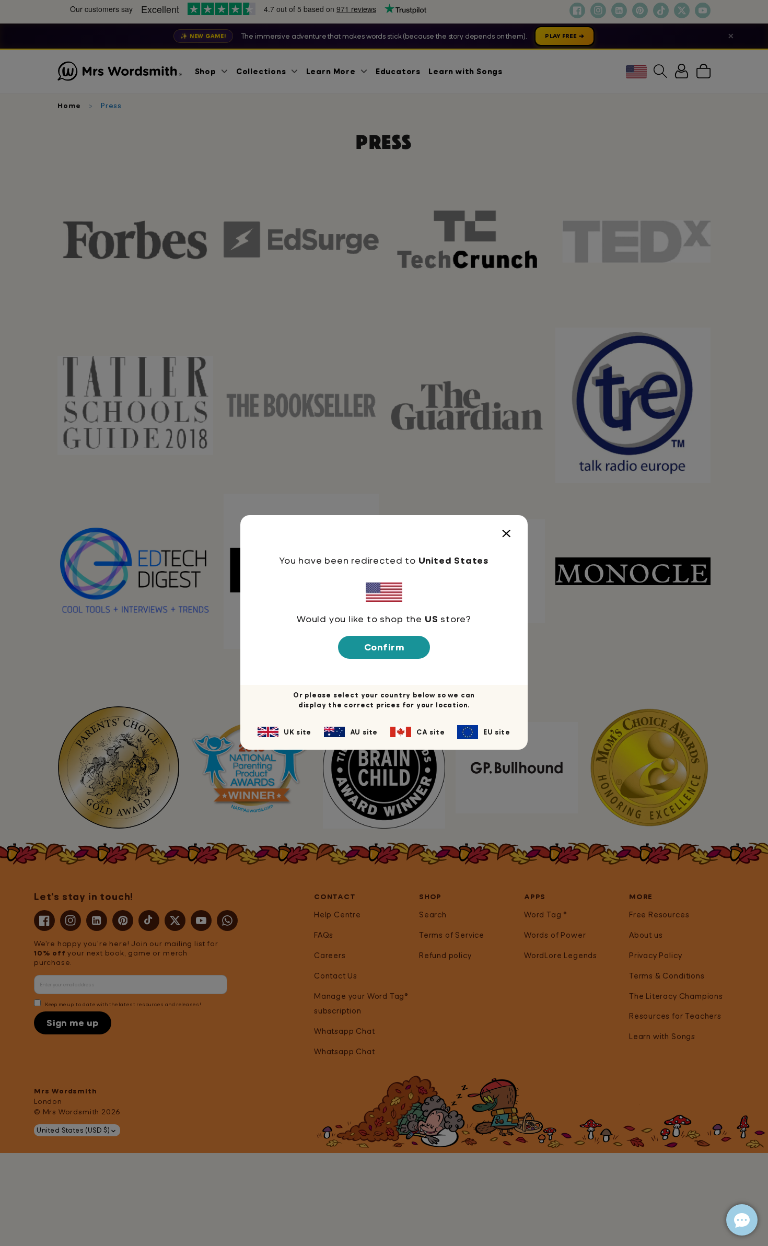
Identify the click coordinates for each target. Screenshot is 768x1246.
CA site (430, 732)
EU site (496, 732)
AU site (364, 732)
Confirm (384, 647)
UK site (297, 732)
